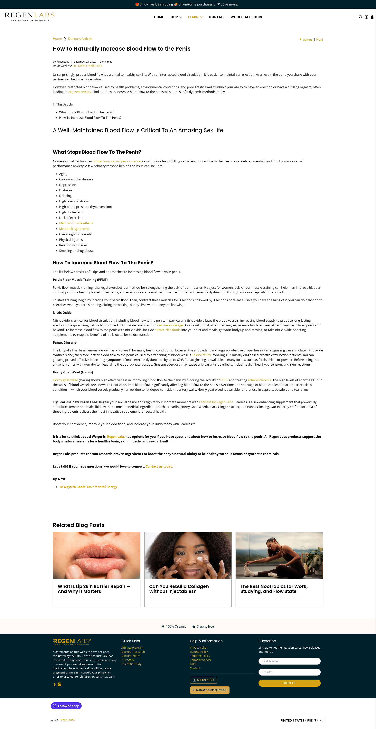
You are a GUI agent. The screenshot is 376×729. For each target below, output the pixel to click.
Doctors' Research (133, 651)
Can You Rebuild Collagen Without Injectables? (179, 588)
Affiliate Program (132, 647)
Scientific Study (131, 664)
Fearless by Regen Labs (216, 402)
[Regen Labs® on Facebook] (55, 685)
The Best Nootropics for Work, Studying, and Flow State (274, 588)
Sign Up (289, 683)
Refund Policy (199, 651)
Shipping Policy (200, 656)
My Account (205, 680)
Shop (173, 17)
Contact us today (159, 466)
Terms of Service (201, 660)
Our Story (127, 660)
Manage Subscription (211, 690)
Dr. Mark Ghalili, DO (87, 66)
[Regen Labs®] (30, 17)
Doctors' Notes (130, 656)
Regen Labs (116, 436)
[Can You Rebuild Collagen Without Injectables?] (188, 555)
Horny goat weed (65, 380)
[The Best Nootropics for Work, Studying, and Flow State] (279, 555)
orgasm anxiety (79, 92)
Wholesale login (246, 17)
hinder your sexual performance (117, 161)
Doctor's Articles (80, 38)
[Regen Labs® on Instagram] (59, 685)
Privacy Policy (198, 647)
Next (319, 39)
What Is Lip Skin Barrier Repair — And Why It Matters (94, 588)
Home (159, 17)
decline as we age (170, 325)
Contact (217, 17)
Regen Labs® (68, 720)
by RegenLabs (61, 61)
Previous (306, 39)
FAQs (193, 664)
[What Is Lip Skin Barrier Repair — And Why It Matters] (96, 555)
